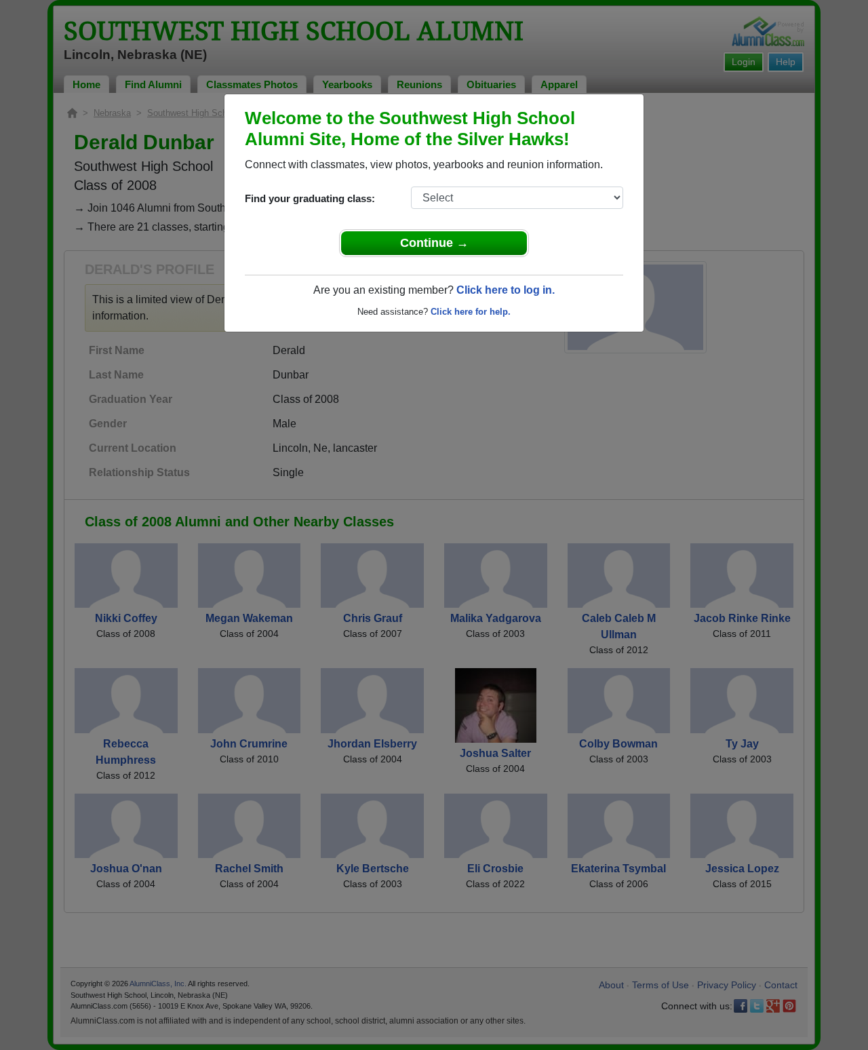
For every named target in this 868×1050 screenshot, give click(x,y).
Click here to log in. (505, 290)
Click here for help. (471, 312)
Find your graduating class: (310, 198)
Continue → (434, 243)
